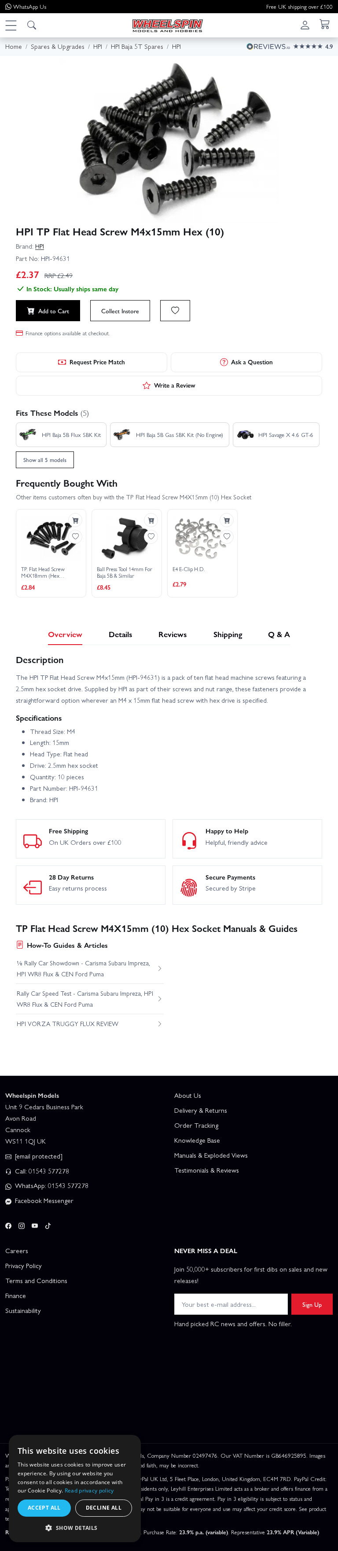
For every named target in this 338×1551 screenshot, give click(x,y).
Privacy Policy (23, 1265)
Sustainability (23, 1310)
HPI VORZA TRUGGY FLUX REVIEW (67, 1023)
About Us (187, 1095)
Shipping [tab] (227, 633)
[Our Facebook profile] (8, 1224)
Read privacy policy (89, 1490)
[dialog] (75, 1488)
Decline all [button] (103, 1507)
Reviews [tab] (172, 633)
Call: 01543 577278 (41, 1171)
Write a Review (174, 385)
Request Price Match (97, 361)
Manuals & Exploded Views (211, 1155)
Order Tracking (196, 1125)
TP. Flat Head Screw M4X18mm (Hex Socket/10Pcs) (43, 572)
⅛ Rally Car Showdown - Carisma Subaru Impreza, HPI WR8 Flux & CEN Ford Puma (83, 968)
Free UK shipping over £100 (299, 6)
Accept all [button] (44, 1507)
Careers (16, 1250)
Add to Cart (53, 310)
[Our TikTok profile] (48, 1224)
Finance (15, 1295)
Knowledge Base (197, 1140)
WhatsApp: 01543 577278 (50, 1185)
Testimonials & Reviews (206, 1170)
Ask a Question (252, 361)
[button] (10, 25)
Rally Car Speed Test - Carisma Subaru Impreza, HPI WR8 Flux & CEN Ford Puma (85, 998)
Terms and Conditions (36, 1280)
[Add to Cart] (75, 520)
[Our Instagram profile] (21, 1224)
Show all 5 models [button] (44, 459)
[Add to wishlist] (175, 310)
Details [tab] (120, 633)
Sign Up (312, 1304)
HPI (39, 246)
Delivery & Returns (200, 1110)
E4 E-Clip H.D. (189, 569)
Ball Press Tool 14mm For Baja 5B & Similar (124, 572)
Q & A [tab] (279, 633)
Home (13, 46)
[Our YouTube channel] (35, 1224)
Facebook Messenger (43, 1200)
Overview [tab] (65, 633)
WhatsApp (29, 6)
